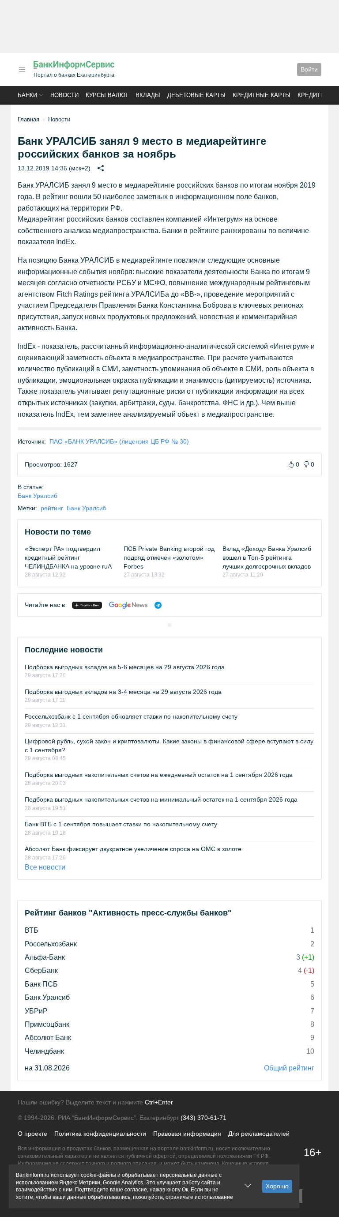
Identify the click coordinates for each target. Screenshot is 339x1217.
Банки (27, 95)
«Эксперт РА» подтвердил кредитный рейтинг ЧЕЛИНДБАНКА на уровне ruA (68, 557)
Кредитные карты (261, 95)
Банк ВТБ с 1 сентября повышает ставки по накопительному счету (121, 824)
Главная (28, 119)
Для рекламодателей (259, 1133)
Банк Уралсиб (37, 495)
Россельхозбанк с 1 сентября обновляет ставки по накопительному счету (131, 716)
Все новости (45, 867)
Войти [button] (309, 69)
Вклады (148, 95)
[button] (22, 69)
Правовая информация (187, 1133)
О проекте (32, 1133)
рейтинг (52, 508)
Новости (64, 95)
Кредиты (312, 95)
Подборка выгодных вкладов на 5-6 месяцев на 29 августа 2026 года (125, 667)
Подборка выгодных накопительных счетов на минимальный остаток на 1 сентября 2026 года (161, 799)
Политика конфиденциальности (100, 1133)
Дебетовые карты (196, 95)
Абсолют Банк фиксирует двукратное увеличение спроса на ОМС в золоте (133, 848)
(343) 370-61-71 (203, 1117)
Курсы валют (107, 95)
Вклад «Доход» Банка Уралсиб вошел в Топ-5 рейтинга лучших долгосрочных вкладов (266, 557)
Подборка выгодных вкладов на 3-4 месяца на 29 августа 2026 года (123, 691)
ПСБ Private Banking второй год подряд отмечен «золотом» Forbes (169, 557)
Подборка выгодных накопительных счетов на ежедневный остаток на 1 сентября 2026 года (159, 774)
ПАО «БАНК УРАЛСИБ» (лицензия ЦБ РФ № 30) (119, 441)
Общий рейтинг (289, 1068)
